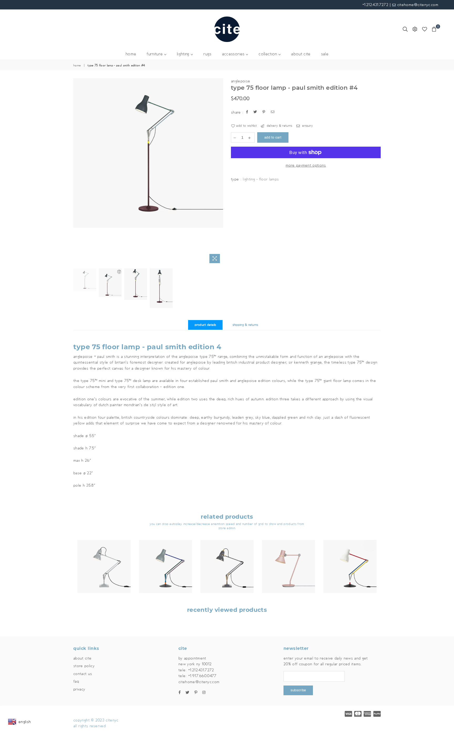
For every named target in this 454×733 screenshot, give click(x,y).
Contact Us (82, 674)
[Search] (405, 29)
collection (268, 54)
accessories (234, 54)
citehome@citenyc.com (417, 5)
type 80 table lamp (288, 556)
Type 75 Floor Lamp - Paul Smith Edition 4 (147, 347)
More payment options (306, 165)
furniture (155, 54)
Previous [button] (77, 172)
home (131, 54)
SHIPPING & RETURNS (245, 325)
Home (77, 65)
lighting (184, 54)
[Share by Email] (273, 112)
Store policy (84, 666)
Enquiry (307, 126)
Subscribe (298, 690)
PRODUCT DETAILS (205, 325)
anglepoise (240, 81)
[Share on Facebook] (247, 112)
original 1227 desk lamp (104, 556)
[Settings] (415, 29)
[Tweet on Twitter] (255, 112)
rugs (207, 54)
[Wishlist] (425, 29)
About (82, 658)
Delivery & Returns (278, 126)
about (300, 54)
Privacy (79, 689)
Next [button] (218, 172)
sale (324, 54)
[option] (148, 153)
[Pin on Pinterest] (264, 112)
